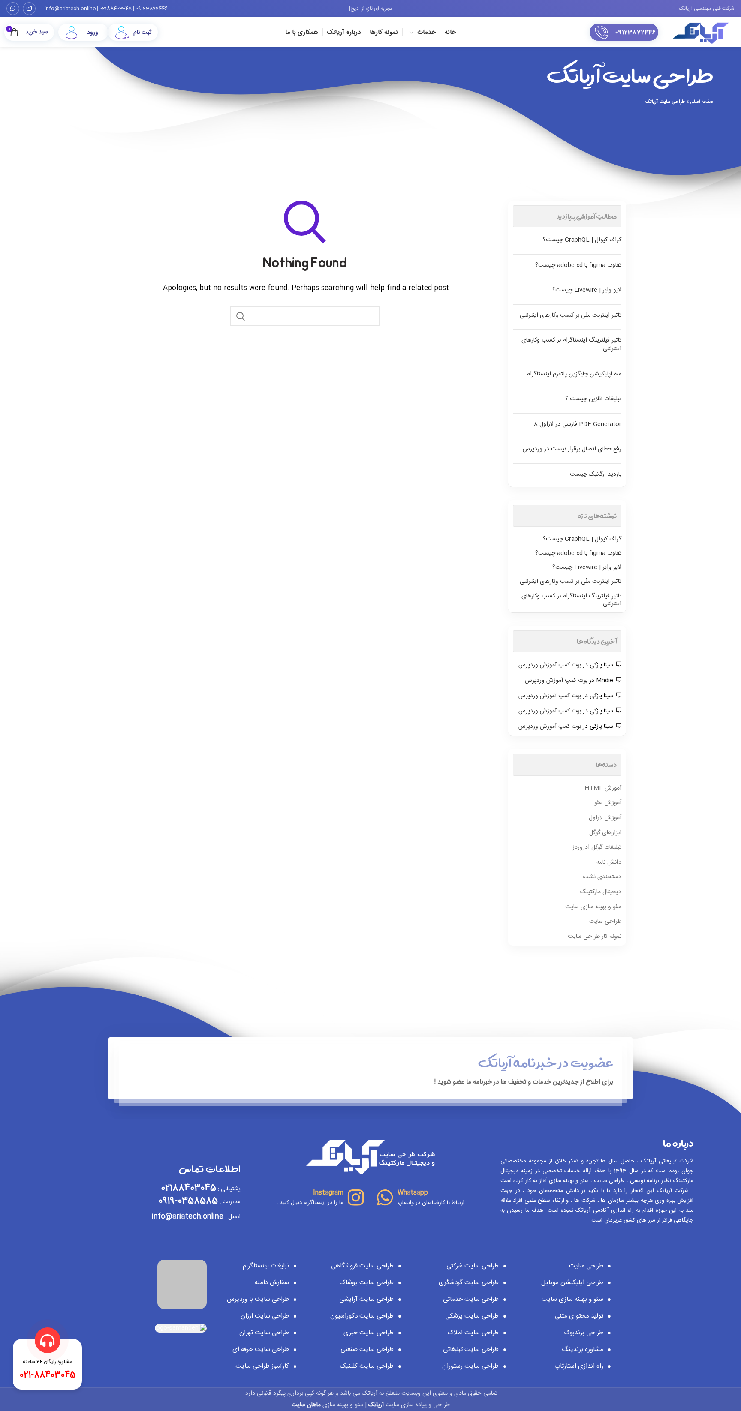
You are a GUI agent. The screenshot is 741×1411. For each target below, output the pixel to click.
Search (240, 316)
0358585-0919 (188, 1201)
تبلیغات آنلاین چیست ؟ (593, 399)
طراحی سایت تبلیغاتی (471, 1349)
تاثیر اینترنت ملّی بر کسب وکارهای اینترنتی (570, 315)
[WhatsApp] (12, 8)
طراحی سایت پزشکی (472, 1316)
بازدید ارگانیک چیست (595, 474)
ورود (92, 32)
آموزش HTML (602, 788)
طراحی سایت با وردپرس (258, 1299)
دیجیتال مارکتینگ (600, 892)
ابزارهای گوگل (605, 833)
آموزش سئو (607, 803)
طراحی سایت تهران (264, 1332)
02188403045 (115, 8)
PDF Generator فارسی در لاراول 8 (577, 424)
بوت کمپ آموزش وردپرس (549, 665)
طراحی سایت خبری (368, 1332)
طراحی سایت (605, 922)
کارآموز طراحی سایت (262, 1366)
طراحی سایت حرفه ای (260, 1349)
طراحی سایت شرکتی (472, 1266)
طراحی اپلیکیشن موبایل (572, 1282)
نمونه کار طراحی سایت (594, 937)
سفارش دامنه (272, 1282)
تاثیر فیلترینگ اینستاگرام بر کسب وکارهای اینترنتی (571, 344)
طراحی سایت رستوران (470, 1366)
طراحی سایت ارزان (265, 1316)
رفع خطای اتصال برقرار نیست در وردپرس (572, 449)
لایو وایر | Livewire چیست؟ (586, 290)
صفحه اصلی (701, 102)
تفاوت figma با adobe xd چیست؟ (578, 265)
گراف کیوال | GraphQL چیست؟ (582, 240)
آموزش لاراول (605, 818)
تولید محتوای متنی (579, 1316)
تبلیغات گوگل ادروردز (596, 848)
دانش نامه (608, 863)
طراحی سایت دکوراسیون (362, 1316)
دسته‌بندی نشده (602, 877)
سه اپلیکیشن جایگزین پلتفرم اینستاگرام (574, 374)
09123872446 (152, 8)
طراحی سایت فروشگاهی (362, 1266)
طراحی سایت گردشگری (469, 1282)
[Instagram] (29, 8)
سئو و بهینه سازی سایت (593, 907)
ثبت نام (142, 32)
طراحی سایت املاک (473, 1332)
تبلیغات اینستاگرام (266, 1266)
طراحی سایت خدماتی (471, 1299)
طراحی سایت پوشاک (366, 1282)
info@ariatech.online (70, 8)
